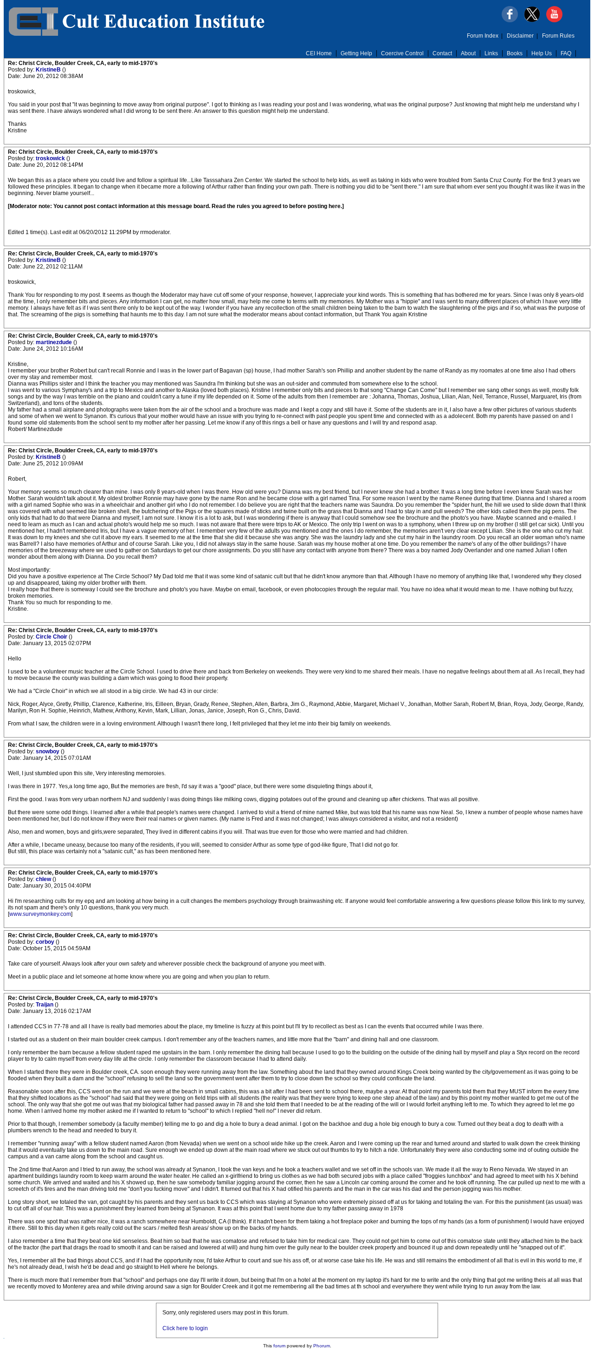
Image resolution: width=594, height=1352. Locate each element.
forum (279, 1345)
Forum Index (482, 36)
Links (491, 53)
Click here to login (185, 1328)
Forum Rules (558, 36)
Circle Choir (52, 637)
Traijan (45, 1004)
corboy (46, 942)
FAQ (566, 53)
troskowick (51, 158)
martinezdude (54, 342)
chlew (44, 879)
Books (515, 53)
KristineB (49, 69)
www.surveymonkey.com (40, 914)
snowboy (48, 751)
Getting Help (356, 53)
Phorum (321, 1345)
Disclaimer (520, 36)
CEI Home (319, 53)
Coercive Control (402, 53)
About (468, 53)
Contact (442, 53)
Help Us (541, 53)
